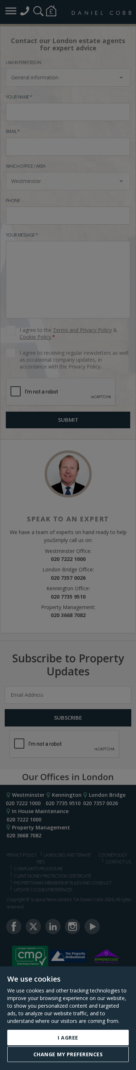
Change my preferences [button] (68, 1054)
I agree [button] (68, 1037)
